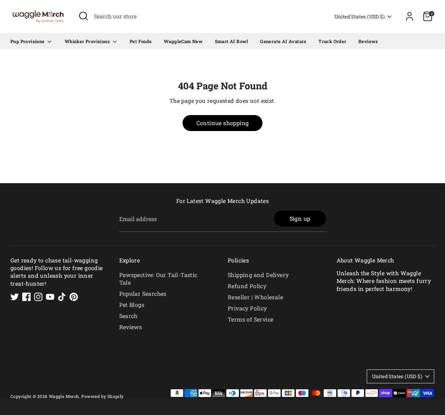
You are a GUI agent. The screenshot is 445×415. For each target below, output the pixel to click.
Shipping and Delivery (258, 274)
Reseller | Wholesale (255, 297)
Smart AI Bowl (231, 41)
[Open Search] (83, 16)
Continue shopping (222, 123)
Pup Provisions (28, 41)
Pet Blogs (132, 304)
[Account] (409, 16)
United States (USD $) (359, 16)
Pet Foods (141, 41)
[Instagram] (38, 297)
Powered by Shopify (102, 396)
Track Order (332, 41)
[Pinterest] (74, 297)
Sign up (300, 218)
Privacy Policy (247, 308)
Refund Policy (247, 286)
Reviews (368, 41)
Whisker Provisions (88, 41)
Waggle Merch (64, 396)
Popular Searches (143, 293)
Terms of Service (250, 319)
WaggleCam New (183, 41)
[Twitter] (14, 297)
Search (128, 315)
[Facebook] (26, 297)
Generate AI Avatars (283, 41)
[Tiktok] (62, 297)
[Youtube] (50, 297)
